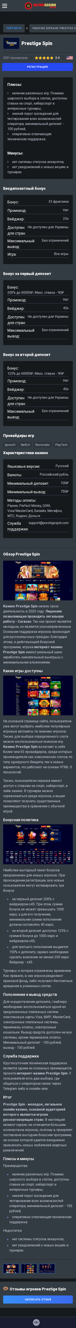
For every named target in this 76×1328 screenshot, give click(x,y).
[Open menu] (4, 5)
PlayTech (61, 444)
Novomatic (42, 444)
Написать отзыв (38, 1299)
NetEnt (25, 444)
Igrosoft (10, 444)
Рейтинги (14, 28)
